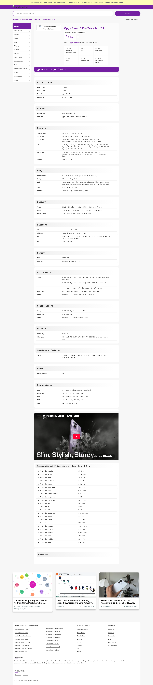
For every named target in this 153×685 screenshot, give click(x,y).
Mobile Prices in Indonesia (23, 636)
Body (15, 42)
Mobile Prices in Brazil (21, 639)
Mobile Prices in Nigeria (53, 631)
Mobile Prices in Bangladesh (54, 628)
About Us (111, 630)
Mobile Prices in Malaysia (53, 634)
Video (16, 80)
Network (16, 38)
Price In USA (18, 31)
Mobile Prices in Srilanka (53, 637)
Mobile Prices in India (21, 633)
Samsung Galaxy (82, 630)
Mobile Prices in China (22, 630)
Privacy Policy (112, 645)
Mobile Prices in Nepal (53, 647)
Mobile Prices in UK (52, 640)
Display (16, 46)
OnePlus (79, 639)
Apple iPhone (81, 633)
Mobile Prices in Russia (22, 645)
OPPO (79, 642)
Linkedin (25, 675)
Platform (16, 50)
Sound (16, 72)
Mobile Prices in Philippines (23, 648)
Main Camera (18, 57)
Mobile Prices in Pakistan (22, 642)
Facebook (18, 675)
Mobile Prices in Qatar (52, 650)
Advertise (111, 633)
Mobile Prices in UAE (52, 644)
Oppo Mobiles (74, 43)
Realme (79, 645)
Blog (109, 639)
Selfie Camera (18, 61)
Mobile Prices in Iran (21, 651)
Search (127, 14)
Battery (16, 65)
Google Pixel (81, 636)
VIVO (78, 648)
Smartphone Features (20, 69)
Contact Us (111, 636)
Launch (16, 34)
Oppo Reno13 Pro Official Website (74, 117)
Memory (16, 53)
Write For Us (112, 642)
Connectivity (18, 76)
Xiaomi (79, 651)
